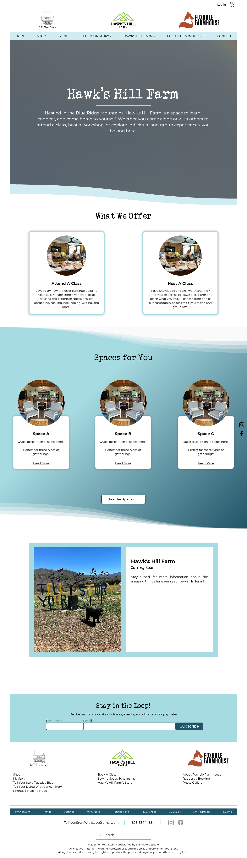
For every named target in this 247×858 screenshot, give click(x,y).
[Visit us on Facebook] (241, 433)
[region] (41, 422)
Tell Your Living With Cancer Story (37, 786)
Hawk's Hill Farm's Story (115, 782)
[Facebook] (180, 822)
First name (54, 721)
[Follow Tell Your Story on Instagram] (241, 424)
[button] (232, 4)
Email (87, 721)
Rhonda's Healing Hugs (30, 790)
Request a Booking (196, 778)
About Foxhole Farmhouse (202, 774)
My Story (19, 778)
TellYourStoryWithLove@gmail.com (91, 822)
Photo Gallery (192, 782)
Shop (16, 774)
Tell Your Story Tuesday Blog (33, 782)
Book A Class (107, 774)
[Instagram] (171, 822)
